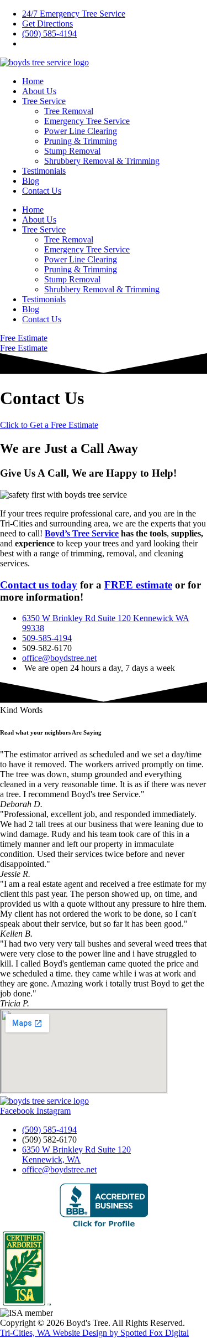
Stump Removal (72, 151)
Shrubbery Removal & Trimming (102, 161)
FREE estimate (138, 585)
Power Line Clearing (80, 131)
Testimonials (44, 170)
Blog (30, 180)
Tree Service (44, 101)
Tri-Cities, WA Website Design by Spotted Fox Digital (94, 1332)
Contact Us (41, 190)
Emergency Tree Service (87, 121)
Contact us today (38, 585)
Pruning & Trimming (80, 141)
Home (33, 81)
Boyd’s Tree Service (82, 533)
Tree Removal (68, 111)
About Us (39, 91)
